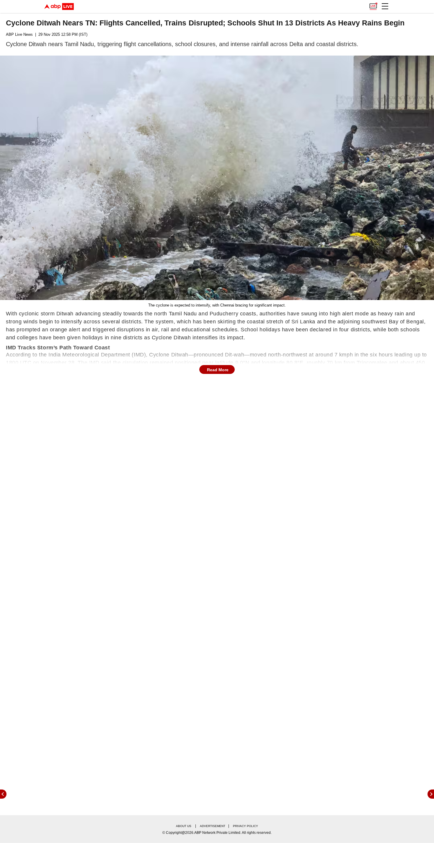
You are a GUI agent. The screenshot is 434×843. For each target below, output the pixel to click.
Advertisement (212, 826)
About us (183, 826)
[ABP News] (431, 794)
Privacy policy (245, 826)
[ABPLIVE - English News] (59, 6)
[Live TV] (373, 4)
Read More (218, 369)
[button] (385, 6)
